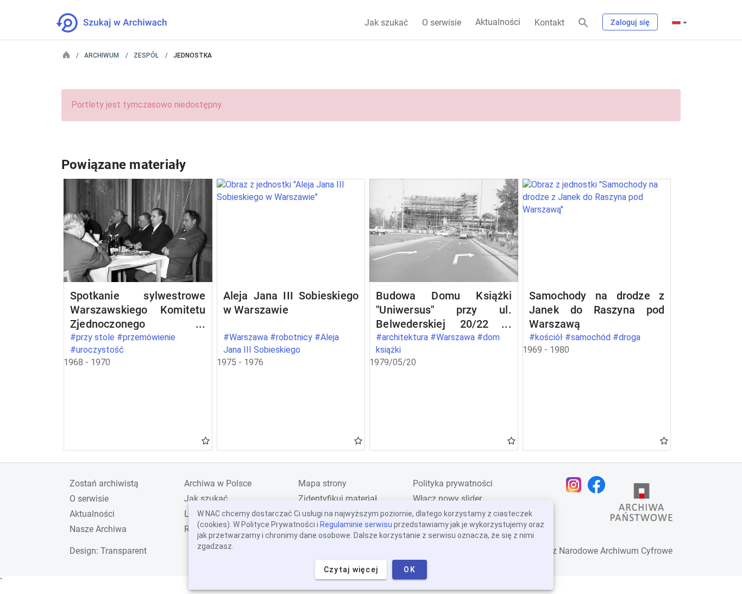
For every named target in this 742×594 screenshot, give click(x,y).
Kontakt (549, 22)
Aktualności (497, 22)
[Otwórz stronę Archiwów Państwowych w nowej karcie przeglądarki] (641, 505)
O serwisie (441, 22)
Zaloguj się (630, 22)
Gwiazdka (206, 440)
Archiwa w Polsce (217, 483)
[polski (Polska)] (679, 22)
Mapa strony (322, 483)
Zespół (146, 55)
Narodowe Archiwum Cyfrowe (615, 551)
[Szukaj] (583, 23)
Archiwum (101, 55)
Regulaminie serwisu (356, 524)
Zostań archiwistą (104, 483)
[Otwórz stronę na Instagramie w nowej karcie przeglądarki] (576, 484)
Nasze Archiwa (98, 529)
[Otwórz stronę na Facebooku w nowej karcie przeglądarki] (599, 484)
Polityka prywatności (453, 483)
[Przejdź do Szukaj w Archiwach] (121, 23)
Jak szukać (386, 22)
